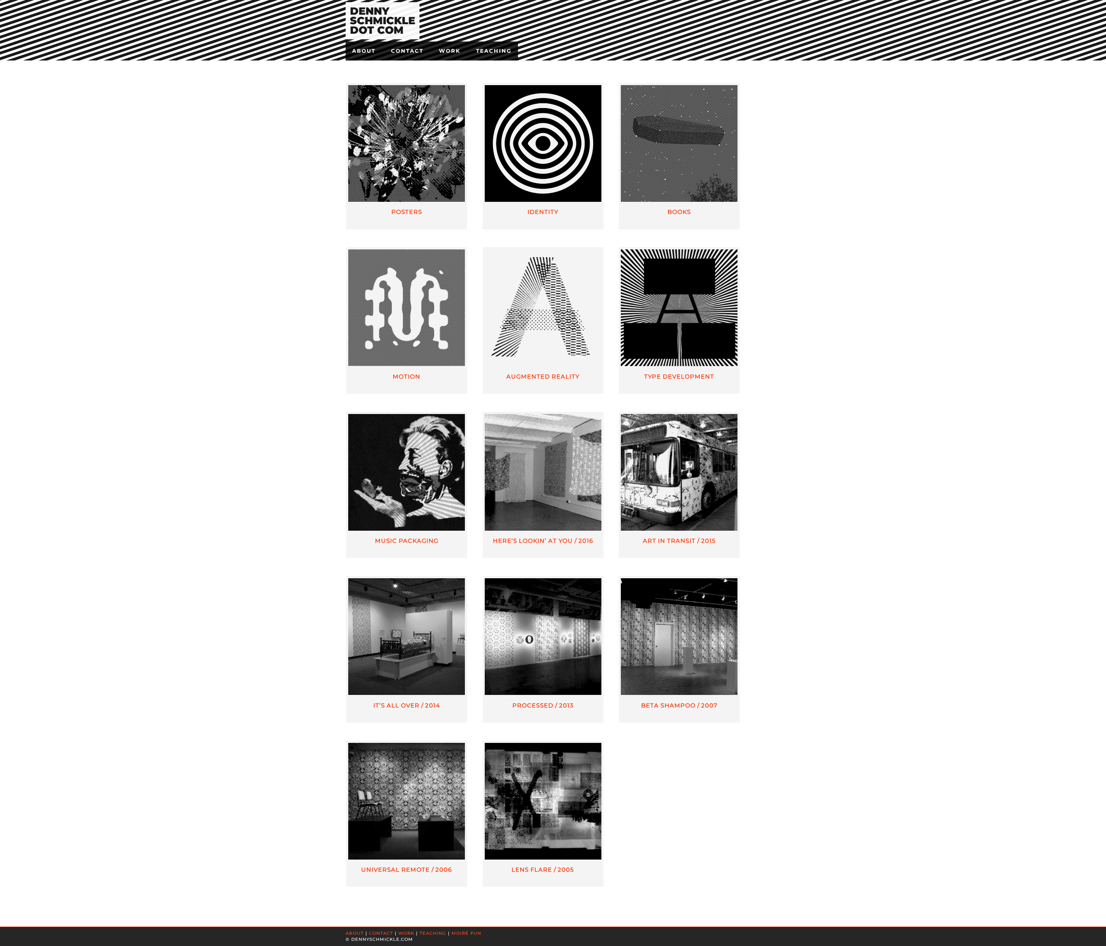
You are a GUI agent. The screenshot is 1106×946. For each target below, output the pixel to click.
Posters (406, 211)
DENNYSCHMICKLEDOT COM (382, 20)
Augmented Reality (542, 376)
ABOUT (355, 933)
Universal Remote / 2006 (406, 869)
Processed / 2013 (543, 705)
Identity (543, 211)
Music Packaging (407, 540)
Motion (406, 376)
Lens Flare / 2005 (543, 869)
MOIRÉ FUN (466, 933)
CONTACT (381, 933)
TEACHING (433, 933)
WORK (406, 933)
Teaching (494, 51)
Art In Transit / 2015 (679, 540)
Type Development (679, 376)
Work (450, 51)
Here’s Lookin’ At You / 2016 (543, 540)
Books (679, 211)
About (363, 51)
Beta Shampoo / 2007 (679, 705)
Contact (407, 51)
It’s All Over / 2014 (406, 705)
